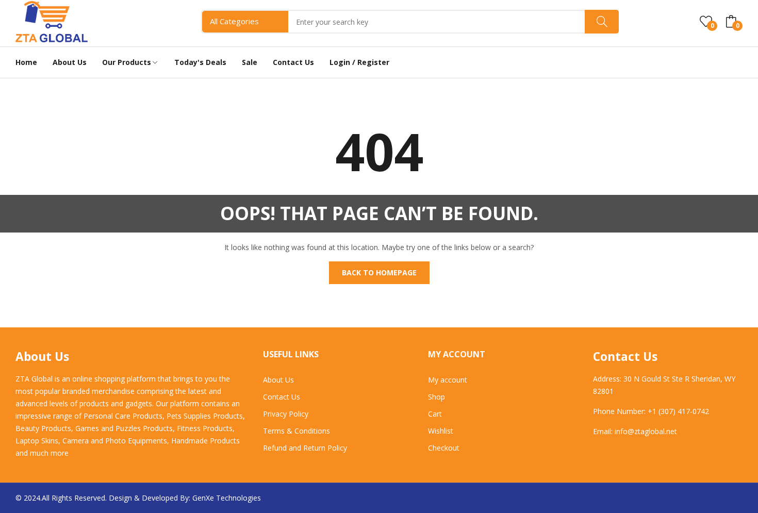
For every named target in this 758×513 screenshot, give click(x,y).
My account (447, 380)
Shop (436, 397)
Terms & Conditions (296, 431)
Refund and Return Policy (305, 448)
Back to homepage (379, 272)
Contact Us (281, 397)
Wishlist (440, 431)
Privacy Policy (285, 414)
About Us (278, 380)
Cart (435, 414)
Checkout (443, 448)
